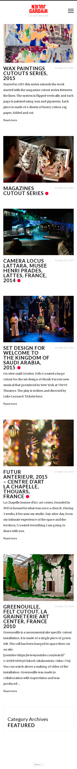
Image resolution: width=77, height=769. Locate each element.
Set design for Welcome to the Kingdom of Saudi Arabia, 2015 (26, 357)
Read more (10, 120)
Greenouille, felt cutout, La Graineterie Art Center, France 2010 (26, 616)
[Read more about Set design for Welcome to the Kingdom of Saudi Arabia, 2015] (38, 319)
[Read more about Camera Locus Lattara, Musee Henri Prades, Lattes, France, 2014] (38, 232)
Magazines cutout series (24, 190)
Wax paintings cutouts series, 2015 (25, 73)
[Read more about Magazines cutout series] (38, 159)
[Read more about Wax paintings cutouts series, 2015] (38, 43)
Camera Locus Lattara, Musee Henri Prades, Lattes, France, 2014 (25, 270)
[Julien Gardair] (38, 9)
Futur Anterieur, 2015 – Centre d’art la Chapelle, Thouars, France (25, 484)
